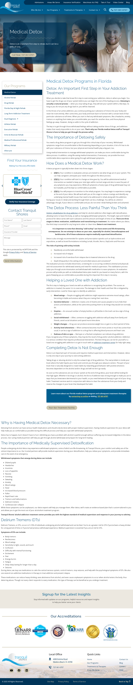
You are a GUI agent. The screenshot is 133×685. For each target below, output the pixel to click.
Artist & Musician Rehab (13, 135)
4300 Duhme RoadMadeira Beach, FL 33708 (62, 660)
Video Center (118, 2)
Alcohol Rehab (10, 97)
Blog (128, 2)
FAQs (121, 670)
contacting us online (79, 396)
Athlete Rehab (10, 124)
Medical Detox (10, 92)
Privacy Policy (14, 252)
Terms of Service (30, 252)
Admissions (39, 2)
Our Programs (52, 10)
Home (89, 659)
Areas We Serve (53, 2)
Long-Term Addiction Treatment (17, 113)
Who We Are (36, 10)
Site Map (50, 681)
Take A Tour (105, 2)
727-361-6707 (102, 396)
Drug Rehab (9, 103)
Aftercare (8, 150)
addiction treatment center (104, 342)
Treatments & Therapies (73, 10)
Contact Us (93, 10)
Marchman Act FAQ (90, 2)
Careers (122, 666)
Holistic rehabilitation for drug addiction (62, 213)
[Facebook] (19, 670)
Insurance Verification (71, 2)
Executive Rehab (11, 129)
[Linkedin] (26, 670)
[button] (5, 185)
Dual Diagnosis (10, 119)
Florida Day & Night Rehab (14, 108)
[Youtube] (11, 670)
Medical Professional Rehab (15, 140)
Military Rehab (10, 145)
